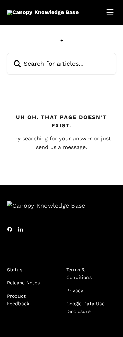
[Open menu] (110, 12)
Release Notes (23, 282)
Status (14, 269)
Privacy (74, 290)
